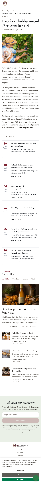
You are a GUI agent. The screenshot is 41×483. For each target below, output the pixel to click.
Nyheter (9, 11)
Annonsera (20, 453)
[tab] (5, 279)
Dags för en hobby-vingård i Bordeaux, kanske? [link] (16, 13)
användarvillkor (7, 466)
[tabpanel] (20, 334)
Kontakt (20, 456)
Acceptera (20, 479)
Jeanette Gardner (8, 30)
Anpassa (20, 470)
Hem (3, 11)
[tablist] (20, 279)
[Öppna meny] (37, 3)
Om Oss (20, 450)
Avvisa (20, 475)
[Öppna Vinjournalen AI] (36, 478)
